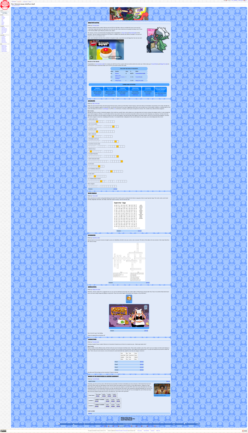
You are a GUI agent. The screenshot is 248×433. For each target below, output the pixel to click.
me (114, 108)
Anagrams (97, 88)
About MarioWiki (146, 430)
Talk (232, 0)
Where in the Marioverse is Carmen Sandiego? (120, 77)
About (107, 426)
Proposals (3, 37)
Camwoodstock (99, 64)
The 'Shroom (14, 1)
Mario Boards (4, 41)
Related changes (4, 46)
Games (3, 16)
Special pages (4, 47)
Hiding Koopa (118, 80)
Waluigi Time (162, 64)
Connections (148, 88)
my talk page (105, 108)
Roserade (94, 25)
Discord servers (4, 42)
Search (1, 10)
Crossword (122, 88)
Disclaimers (152, 430)
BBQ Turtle (96, 89)
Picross (117, 73)
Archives (111, 426)
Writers (129, 426)
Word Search (110, 88)
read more (97, 94)
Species (3, 23)
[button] (115, 189)
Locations (3, 18)
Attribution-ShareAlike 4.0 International (122, 430)
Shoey (123, 32)
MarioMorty (121, 89)
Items (2, 19)
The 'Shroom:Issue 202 (15, 5)
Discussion (19, 1)
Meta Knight (131, 32)
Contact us (144, 426)
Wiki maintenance (4, 29)
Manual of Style (151, 426)
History (30, 1)
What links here (4, 45)
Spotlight (139, 426)
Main (126, 426)
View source (25, 1)
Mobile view (158, 430)
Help (2, 33)
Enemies (3, 22)
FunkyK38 (153, 64)
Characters (3, 17)
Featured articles (4, 28)
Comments (116, 426)
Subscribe (134, 426)
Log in (246, 0)
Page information (4, 51)
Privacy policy (139, 430)
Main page (3, 27)
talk (98, 25)
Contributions (235, 0)
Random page (4, 32)
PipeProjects (4, 38)
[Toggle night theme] (224, 0)
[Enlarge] (169, 395)
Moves (3, 24)
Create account (240, 0)
